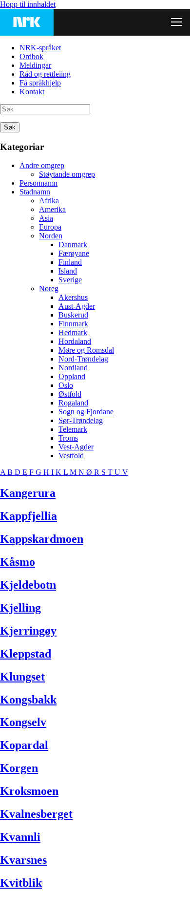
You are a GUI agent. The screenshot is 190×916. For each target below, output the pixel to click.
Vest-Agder (76, 447)
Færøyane (73, 253)
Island (67, 271)
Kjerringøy (28, 630)
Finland (70, 262)
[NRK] (27, 22)
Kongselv (23, 722)
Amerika (52, 209)
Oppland (71, 376)
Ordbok (31, 56)
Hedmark (72, 332)
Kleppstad (25, 653)
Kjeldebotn (28, 584)
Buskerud (73, 315)
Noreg (48, 288)
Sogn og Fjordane (86, 411)
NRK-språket (40, 47)
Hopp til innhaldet (28, 4)
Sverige (70, 280)
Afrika (49, 200)
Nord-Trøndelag (83, 359)
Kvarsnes (23, 859)
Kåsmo (17, 561)
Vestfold (71, 455)
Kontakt (31, 91)
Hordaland (74, 341)
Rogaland (73, 403)
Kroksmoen (29, 791)
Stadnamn (34, 192)
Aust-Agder (76, 306)
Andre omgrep (41, 165)
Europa (50, 227)
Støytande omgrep (67, 174)
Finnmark (73, 324)
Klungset (22, 676)
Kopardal (24, 745)
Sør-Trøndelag (80, 420)
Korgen (19, 768)
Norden (50, 236)
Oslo (65, 385)
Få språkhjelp (40, 83)
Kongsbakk (28, 699)
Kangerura (28, 493)
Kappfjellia (28, 516)
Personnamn (38, 183)
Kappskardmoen (41, 539)
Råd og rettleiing (45, 74)
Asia (46, 218)
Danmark (72, 244)
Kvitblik (21, 882)
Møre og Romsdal (86, 350)
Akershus (73, 297)
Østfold (69, 394)
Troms (68, 438)
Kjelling (20, 607)
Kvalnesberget (36, 814)
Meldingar (35, 65)
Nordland (73, 367)
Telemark (72, 429)
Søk (10, 127)
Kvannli (20, 837)
